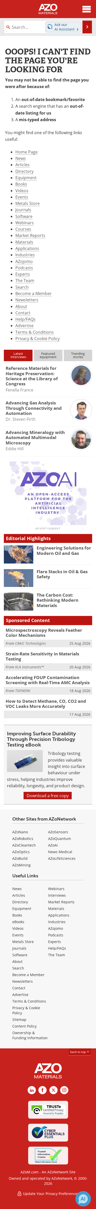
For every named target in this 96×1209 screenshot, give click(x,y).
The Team (24, 280)
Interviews (57, 895)
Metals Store (27, 203)
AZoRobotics (22, 838)
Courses (23, 229)
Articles (22, 164)
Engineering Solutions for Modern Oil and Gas (64, 550)
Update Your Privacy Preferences (50, 1193)
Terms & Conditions (34, 332)
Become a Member (33, 293)
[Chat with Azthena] (83, 1198)
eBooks (18, 921)
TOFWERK (22, 690)
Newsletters (26, 299)
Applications (27, 248)
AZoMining (21, 865)
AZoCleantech (24, 845)
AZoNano (20, 832)
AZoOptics (21, 851)
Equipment (26, 177)
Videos (21, 190)
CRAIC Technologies (30, 643)
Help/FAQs (25, 319)
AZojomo (24, 261)
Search (22, 287)
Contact (22, 312)
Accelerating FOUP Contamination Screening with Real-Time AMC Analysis (48, 679)
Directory (24, 171)
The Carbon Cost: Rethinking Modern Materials (57, 600)
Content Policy (24, 1026)
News (20, 158)
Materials (24, 242)
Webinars (24, 222)
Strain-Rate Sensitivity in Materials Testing (42, 656)
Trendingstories (78, 355)
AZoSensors (58, 832)
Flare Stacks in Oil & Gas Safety (62, 574)
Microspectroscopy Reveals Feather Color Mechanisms (44, 632)
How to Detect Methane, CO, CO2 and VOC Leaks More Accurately (46, 703)
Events (21, 197)
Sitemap (19, 1019)
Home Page (26, 151)
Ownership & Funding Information (30, 1035)
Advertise (24, 325)
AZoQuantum (59, 838)
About (21, 306)
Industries (25, 254)
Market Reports (30, 235)
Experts (22, 274)
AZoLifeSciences (62, 858)
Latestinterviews (18, 355)
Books (21, 184)
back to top (78, 1052)
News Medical (60, 851)
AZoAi (53, 845)
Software (24, 216)
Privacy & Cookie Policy (37, 338)
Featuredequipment (48, 355)
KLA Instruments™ (29, 667)
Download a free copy (48, 795)
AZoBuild (20, 858)
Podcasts (24, 267)
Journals (23, 209)
